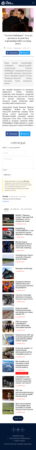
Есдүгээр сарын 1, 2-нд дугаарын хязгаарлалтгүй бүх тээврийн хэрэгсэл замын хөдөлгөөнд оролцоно (24, 351)
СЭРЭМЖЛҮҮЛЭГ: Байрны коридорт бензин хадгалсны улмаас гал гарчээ (23, 380)
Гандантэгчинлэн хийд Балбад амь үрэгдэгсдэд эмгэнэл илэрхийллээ (24, 285)
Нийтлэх (7, 175)
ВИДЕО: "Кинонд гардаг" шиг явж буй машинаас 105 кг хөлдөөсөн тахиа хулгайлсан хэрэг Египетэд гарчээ (24, 218)
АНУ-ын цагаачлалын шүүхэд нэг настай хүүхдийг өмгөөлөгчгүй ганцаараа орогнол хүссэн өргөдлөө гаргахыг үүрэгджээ (24, 393)
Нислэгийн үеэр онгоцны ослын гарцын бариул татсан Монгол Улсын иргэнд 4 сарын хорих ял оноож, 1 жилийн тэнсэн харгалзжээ (24, 364)
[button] (33, 3)
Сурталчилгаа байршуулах (19, 438)
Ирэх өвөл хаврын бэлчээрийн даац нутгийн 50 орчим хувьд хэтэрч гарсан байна (24, 406)
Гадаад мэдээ (17, 48)
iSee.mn (9, 48)
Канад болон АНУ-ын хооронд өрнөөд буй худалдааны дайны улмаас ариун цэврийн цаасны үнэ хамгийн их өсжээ (24, 338)
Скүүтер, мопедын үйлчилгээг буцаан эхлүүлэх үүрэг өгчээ (24, 297)
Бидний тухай (18, 436)
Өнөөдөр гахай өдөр (24, 268)
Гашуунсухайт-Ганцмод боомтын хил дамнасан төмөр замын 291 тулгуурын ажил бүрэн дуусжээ (24, 311)
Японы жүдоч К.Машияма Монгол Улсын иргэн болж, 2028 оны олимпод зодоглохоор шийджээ (24, 245)
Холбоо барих (19, 441)
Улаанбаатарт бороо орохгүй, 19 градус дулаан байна (24, 257)
